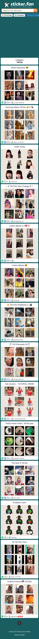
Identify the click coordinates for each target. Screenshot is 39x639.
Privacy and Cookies (23, 631)
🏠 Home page (7, 15)
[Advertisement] (19, 37)
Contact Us (12, 631)
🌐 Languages (19, 15)
